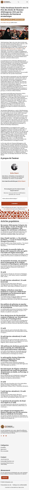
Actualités (10, 19)
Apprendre (3, 449)
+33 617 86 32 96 (5, 459)
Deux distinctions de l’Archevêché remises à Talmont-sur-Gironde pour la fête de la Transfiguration (14, 317)
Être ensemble (4, 451)
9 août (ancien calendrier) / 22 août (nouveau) (13, 392)
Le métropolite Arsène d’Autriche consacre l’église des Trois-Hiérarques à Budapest (13, 359)
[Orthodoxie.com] (6, 2)
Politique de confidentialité (20, 485)
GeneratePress (14, 487)
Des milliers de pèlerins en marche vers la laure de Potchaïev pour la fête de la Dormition (14, 305)
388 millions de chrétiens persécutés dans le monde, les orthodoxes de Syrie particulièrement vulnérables (14, 347)
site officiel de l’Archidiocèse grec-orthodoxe (13, 48)
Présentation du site (6, 485)
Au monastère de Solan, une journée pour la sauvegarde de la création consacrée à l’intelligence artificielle (14, 262)
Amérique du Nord (19, 19)
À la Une (3, 19)
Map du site (21, 487)
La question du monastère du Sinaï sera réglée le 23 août (13, 401)
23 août (3, 328)
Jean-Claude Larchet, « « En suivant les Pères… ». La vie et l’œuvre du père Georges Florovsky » (14, 239)
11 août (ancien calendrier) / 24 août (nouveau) (13, 281)
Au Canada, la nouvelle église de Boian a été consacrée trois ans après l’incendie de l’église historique (14, 251)
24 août (3, 272)
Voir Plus (4, 477)
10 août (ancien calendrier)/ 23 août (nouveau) (13, 337)
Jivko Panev (14, 173)
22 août (3, 382)
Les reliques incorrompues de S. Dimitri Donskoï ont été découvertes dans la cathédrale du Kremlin (14, 412)
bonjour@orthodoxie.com (7, 461)
